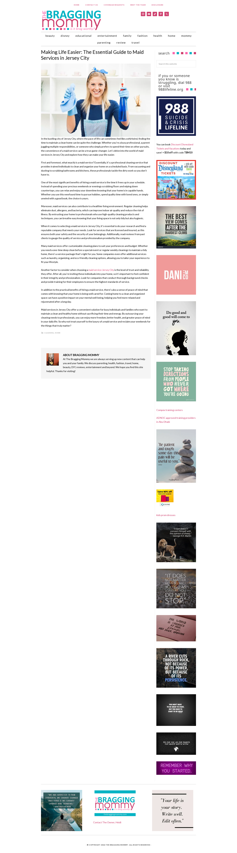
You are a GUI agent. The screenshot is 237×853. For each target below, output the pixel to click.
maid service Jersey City (101, 269)
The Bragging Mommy (117, 845)
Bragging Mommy (72, 20)
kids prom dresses (165, 515)
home (57, 333)
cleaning (49, 333)
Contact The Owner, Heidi (107, 822)
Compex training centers (169, 410)
